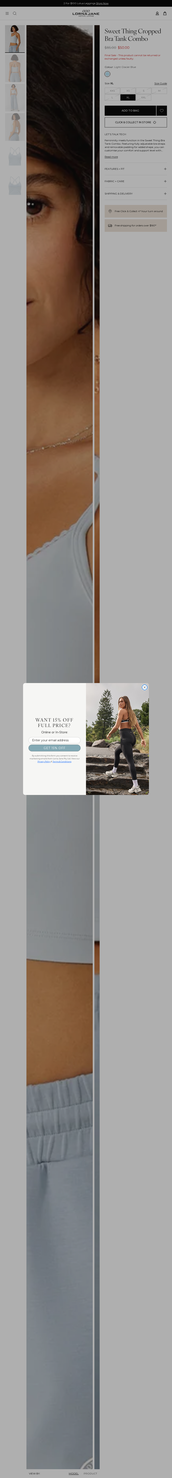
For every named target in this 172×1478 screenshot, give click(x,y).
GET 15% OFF (54, 748)
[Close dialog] (144, 687)
